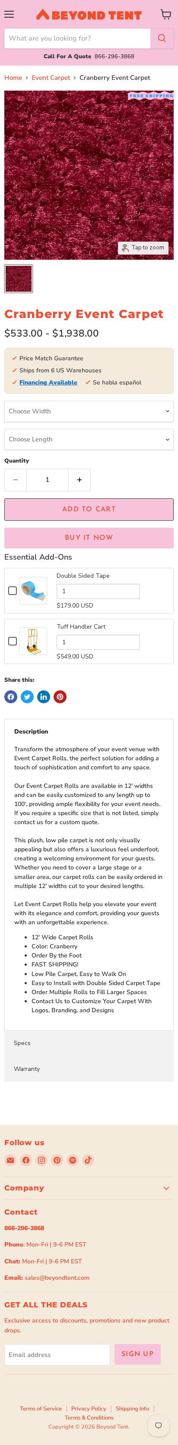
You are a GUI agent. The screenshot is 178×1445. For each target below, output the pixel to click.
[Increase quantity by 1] (80, 480)
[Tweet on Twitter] (27, 696)
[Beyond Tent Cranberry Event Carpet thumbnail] (18, 279)
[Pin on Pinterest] (60, 696)
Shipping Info (132, 1409)
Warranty (27, 1069)
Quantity (16, 461)
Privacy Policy (88, 1409)
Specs (22, 1043)
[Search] (162, 38)
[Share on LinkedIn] (43, 696)
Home (13, 78)
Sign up (137, 1354)
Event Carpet (51, 78)
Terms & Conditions (89, 1418)
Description (31, 731)
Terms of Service (41, 1409)
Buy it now (89, 538)
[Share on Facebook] (10, 696)
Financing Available (48, 382)
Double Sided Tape (83, 576)
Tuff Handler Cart (81, 627)
